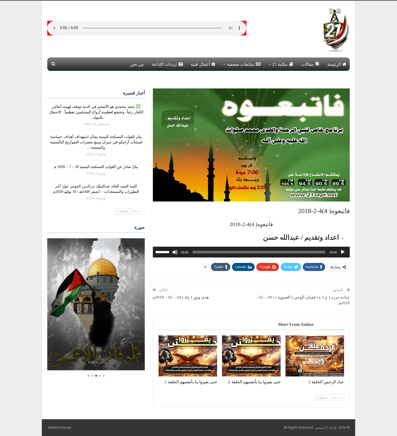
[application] (251, 252)
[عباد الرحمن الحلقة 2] (314, 355)
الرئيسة (334, 64)
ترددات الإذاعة (164, 64)
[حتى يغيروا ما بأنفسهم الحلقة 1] (188, 355)
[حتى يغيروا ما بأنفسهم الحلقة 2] (251, 355)
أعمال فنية (200, 64)
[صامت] (175, 252)
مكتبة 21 (280, 64)
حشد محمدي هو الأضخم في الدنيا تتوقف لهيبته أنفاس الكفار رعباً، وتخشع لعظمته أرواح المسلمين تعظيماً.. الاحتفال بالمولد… (96, 112)
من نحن (137, 64)
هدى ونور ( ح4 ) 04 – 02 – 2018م (181, 297)
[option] (96, 305)
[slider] (163, 251)
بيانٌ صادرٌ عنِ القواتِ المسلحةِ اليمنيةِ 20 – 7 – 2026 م (96, 167)
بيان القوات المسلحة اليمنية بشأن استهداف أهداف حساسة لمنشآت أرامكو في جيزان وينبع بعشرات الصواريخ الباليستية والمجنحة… (96, 142)
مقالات (307, 64)
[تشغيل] (342, 252)
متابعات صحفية (240, 64)
